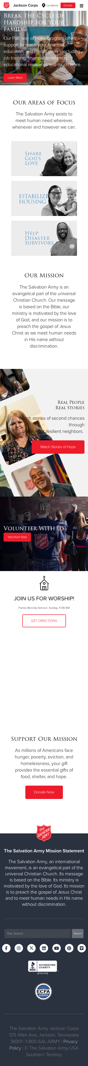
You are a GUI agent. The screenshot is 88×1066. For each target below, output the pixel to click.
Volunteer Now (17, 537)
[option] (44, 48)
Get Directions (44, 621)
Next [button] (12, 48)
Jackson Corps (25, 5)
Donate (68, 5)
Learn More (15, 78)
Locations (52, 5)
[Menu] (80, 5)
